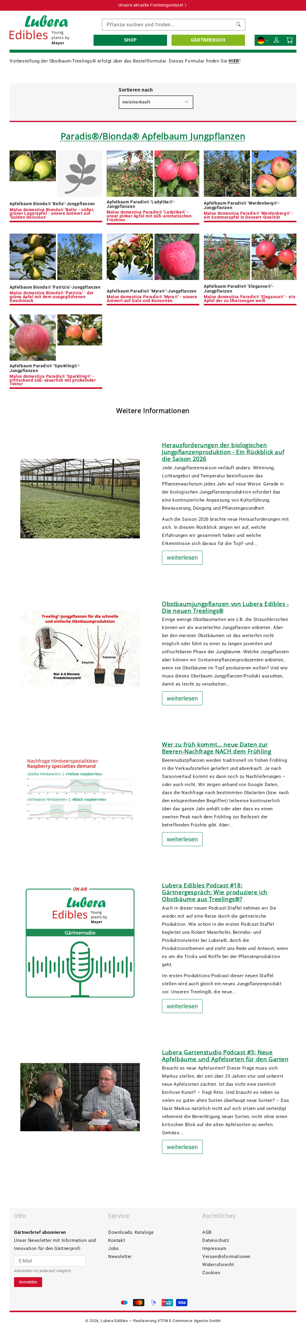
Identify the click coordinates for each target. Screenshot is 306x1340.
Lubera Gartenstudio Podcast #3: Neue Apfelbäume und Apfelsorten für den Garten (225, 1055)
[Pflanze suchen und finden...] (238, 24)
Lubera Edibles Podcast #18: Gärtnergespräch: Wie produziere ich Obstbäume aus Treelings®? (214, 892)
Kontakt (116, 1240)
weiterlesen (182, 557)
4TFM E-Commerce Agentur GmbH (189, 1320)
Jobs (113, 1248)
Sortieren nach (136, 90)
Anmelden (28, 1282)
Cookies (211, 1272)
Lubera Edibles (114, 1320)
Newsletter (120, 1256)
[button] (130, 40)
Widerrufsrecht (218, 1264)
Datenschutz (215, 1240)
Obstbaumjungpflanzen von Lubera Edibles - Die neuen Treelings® (225, 607)
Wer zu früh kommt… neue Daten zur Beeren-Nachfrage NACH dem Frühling (216, 748)
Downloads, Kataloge (131, 1232)
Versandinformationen (226, 1256)
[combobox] (173, 24)
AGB (207, 1232)
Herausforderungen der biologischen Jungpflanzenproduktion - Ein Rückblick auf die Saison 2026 (223, 452)
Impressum (214, 1248)
